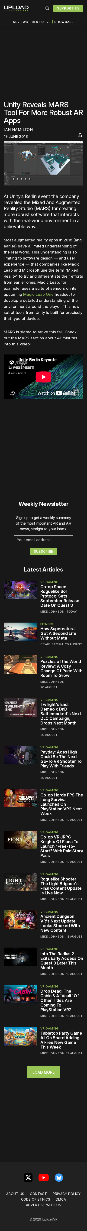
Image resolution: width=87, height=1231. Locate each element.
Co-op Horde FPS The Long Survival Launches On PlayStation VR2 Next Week (61, 804)
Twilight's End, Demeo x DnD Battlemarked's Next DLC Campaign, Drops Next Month (60, 713)
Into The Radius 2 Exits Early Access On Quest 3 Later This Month (61, 960)
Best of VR (41, 22)
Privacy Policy (67, 1194)
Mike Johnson (52, 611)
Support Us (68, 8)
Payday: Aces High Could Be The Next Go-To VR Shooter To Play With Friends (61, 759)
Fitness (46, 624)
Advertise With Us (43, 1205)
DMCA (61, 1199)
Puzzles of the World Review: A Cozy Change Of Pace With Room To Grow (61, 668)
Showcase (64, 22)
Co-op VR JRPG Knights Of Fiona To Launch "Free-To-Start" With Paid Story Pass (61, 846)
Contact (38, 1194)
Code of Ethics (35, 1199)
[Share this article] (79, 134)
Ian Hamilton (18, 129)
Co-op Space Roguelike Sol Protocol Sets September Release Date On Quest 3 (59, 596)
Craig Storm (51, 644)
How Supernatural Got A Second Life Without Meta (58, 633)
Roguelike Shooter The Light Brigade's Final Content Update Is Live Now (61, 886)
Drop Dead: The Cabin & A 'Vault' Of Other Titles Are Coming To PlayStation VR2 (59, 1000)
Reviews (20, 22)
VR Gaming (49, 582)
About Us (15, 1194)
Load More (43, 1072)
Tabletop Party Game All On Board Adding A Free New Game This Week (61, 1040)
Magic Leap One (38, 294)
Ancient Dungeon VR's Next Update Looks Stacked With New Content (60, 923)
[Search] (47, 8)
